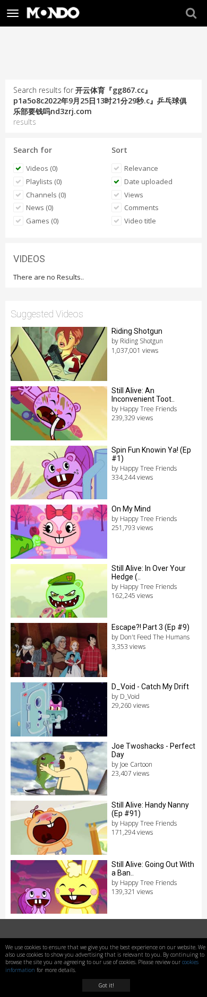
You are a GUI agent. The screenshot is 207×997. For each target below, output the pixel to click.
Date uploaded (148, 181)
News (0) (39, 207)
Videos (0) (41, 168)
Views (133, 195)
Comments (141, 207)
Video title (140, 221)
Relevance (141, 168)
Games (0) (42, 221)
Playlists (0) (44, 181)
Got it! (106, 985)
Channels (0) (46, 195)
